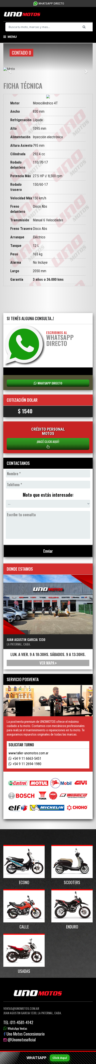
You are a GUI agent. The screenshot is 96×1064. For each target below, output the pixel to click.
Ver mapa (47, 663)
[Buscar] (85, 27)
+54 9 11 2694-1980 (27, 764)
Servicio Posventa (23, 679)
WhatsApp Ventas (17, 1028)
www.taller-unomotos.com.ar (28, 753)
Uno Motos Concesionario (25, 1034)
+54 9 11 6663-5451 (27, 758)
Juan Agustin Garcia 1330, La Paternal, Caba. (32, 1012)
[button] (10, 69)
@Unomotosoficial (22, 1039)
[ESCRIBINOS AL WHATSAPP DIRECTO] (24, 345)
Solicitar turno (21, 744)
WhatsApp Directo (51, 3)
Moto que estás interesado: (48, 495)
